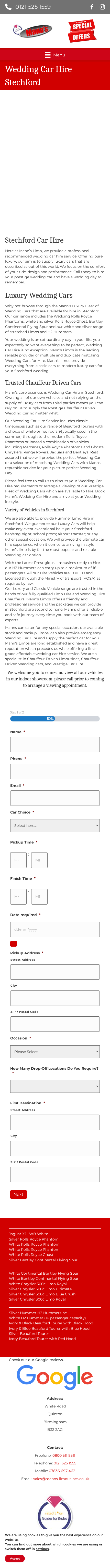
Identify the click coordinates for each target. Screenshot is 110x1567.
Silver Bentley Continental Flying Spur (43, 1260)
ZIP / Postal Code (24, 1012)
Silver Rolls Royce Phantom (34, 1239)
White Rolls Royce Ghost (31, 1254)
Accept (15, 1558)
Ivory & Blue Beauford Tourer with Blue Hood (49, 1328)
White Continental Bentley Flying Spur (44, 1273)
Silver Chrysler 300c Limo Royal (37, 1299)
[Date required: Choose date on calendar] (13, 944)
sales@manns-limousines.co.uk (61, 1478)
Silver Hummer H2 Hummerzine (38, 1313)
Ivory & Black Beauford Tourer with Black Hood (51, 1323)
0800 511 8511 (63, 1455)
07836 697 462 (62, 1471)
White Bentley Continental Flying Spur (44, 1278)
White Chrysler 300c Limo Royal (38, 1284)
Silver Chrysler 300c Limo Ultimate (40, 1289)
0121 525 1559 (33, 6)
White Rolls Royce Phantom (34, 1244)
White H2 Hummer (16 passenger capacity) (47, 1318)
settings (42, 1549)
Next (19, 1194)
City (13, 985)
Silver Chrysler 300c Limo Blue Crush (42, 1294)
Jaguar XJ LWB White (28, 1234)
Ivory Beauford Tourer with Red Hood (42, 1338)
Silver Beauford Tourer (29, 1333)
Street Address (22, 959)
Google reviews (49, 1359)
